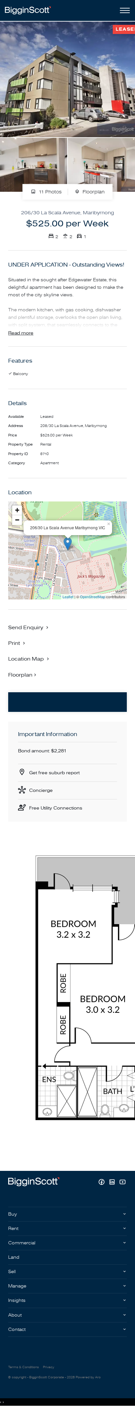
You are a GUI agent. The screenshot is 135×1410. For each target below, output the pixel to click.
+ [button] (17, 510)
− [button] (17, 520)
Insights (17, 1300)
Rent (13, 1228)
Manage (17, 1286)
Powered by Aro (88, 1377)
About (15, 1315)
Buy (12, 1214)
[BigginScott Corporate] (28, 10)
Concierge (41, 790)
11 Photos (49, 192)
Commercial (21, 1243)
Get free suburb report (54, 773)
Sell (12, 1271)
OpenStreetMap (92, 596)
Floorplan (93, 192)
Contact (17, 1329)
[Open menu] (123, 10)
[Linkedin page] (112, 1183)
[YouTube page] (122, 1183)
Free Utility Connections (55, 808)
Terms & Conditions (23, 1367)
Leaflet (68, 596)
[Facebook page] (102, 1183)
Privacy (48, 1367)
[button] (17, 643)
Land (13, 1257)
